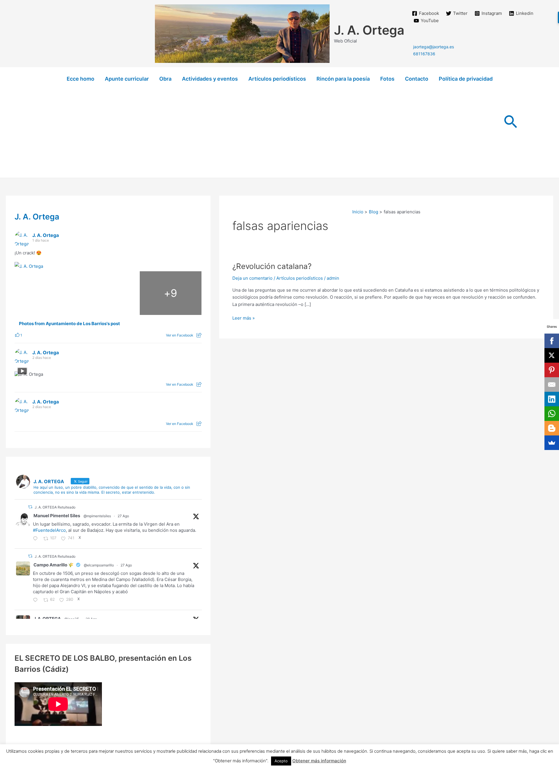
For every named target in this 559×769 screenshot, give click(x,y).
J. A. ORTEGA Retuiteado (55, 507)
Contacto (416, 79)
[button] (510, 122)
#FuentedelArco (49, 530)
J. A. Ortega (369, 30)
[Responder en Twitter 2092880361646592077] (36, 600)
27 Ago (123, 516)
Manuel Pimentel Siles (56, 515)
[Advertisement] (279, 134)
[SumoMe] (551, 442)
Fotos (387, 79)
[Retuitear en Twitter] (30, 507)
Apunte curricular (127, 79)
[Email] (551, 384)
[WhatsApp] (551, 413)
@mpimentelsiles (97, 516)
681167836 (424, 53)
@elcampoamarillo (99, 565)
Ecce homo (80, 79)
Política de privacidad (466, 79)
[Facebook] (551, 341)
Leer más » (243, 318)
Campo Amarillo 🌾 (53, 565)
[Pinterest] (551, 370)
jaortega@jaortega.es (433, 46)
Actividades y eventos (210, 79)
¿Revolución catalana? (272, 266)
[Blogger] (551, 428)
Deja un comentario (252, 278)
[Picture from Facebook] (46, 293)
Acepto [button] (281, 761)
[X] (551, 355)
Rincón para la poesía (343, 79)
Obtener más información (319, 760)
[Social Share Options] (199, 335)
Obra (165, 79)
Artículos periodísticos (277, 79)
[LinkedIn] (551, 399)
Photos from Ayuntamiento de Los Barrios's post (69, 323)
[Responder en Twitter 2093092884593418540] (36, 539)
